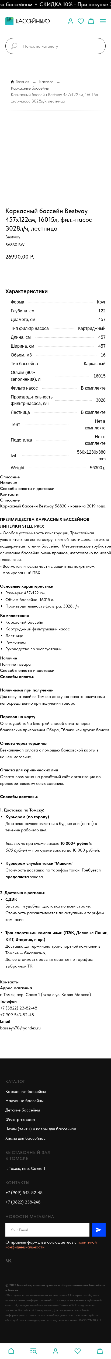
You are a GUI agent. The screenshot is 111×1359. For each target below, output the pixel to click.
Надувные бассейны (24, 1100)
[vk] (8, 1260)
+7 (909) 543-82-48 (24, 1192)
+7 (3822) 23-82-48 (18, 1008)
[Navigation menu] (103, 21)
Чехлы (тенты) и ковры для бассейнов (40, 1128)
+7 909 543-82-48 (17, 1014)
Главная (22, 81)
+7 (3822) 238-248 (22, 1202)
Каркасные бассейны (30, 88)
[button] (70, 21)
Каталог (46, 81)
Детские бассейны (22, 1110)
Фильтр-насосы (20, 1119)
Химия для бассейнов (25, 1138)
